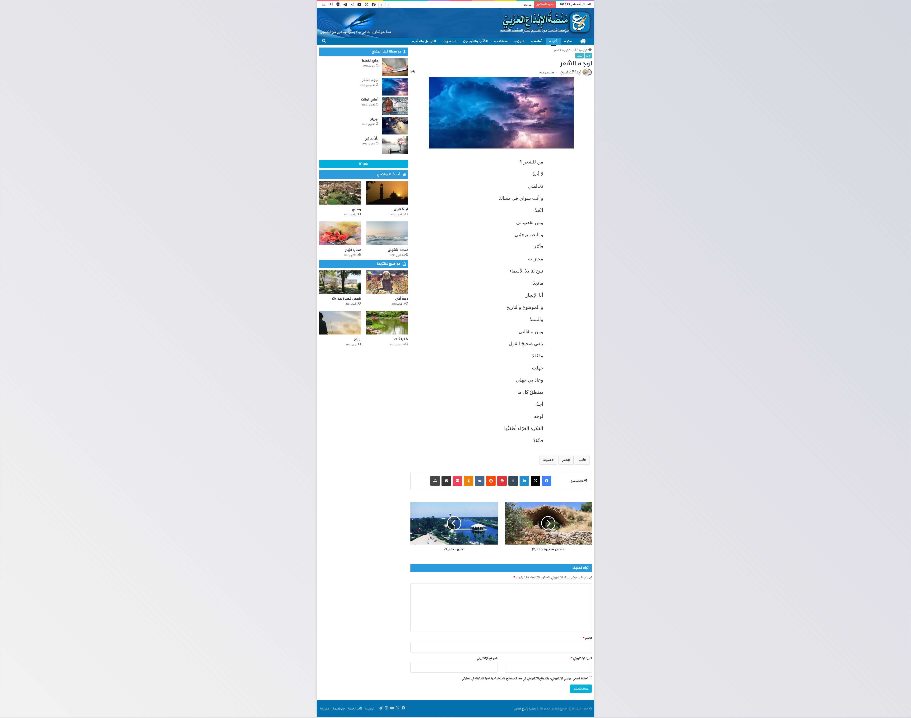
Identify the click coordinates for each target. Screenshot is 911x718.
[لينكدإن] (524, 481)
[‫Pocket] (457, 481)
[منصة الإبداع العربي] (545, 22)
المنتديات (449, 41)
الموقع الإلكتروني (487, 658)
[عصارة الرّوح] (340, 233)
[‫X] (535, 481)
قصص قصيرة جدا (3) (346, 299)
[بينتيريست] (502, 481)
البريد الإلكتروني (581, 658)
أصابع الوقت (369, 99)
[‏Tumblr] (513, 481)
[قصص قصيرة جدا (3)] (340, 282)
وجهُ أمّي (401, 299)
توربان (374, 119)
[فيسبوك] (546, 481)
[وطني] (340, 193)
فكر (569, 41)
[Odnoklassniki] (468, 481)
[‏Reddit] (491, 481)
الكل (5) (363, 164)
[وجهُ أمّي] (387, 282)
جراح (357, 339)
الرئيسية (583, 50)
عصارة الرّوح (525, 5)
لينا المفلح (570, 72)
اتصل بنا (325, 708)
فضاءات (502, 41)
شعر (579, 55)
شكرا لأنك (401, 339)
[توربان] (395, 125)
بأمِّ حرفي (371, 138)
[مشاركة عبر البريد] (446, 481)
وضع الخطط (370, 60)
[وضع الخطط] (395, 67)
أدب (554, 41)
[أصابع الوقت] (395, 106)
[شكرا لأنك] (387, 322)
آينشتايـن (401, 209)
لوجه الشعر (370, 80)
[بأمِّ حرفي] (395, 145)
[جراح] (340, 322)
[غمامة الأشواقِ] (387, 233)
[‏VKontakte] (479, 481)
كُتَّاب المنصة (355, 708)
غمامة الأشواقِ (398, 250)
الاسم (587, 638)
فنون (521, 41)
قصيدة (547, 460)
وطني (356, 209)
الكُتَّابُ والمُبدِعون (475, 41)
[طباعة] (435, 481)
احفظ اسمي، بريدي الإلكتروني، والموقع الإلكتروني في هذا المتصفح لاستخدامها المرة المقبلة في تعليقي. (524, 678)
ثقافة (538, 41)
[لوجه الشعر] (395, 87)
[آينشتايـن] (387, 193)
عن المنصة (338, 708)
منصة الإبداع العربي (525, 708)
